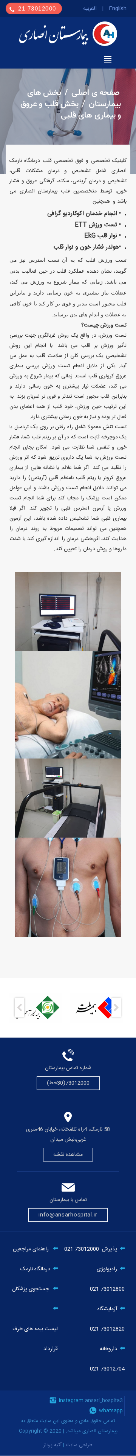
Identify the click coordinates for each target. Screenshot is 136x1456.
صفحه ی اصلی (95, 92)
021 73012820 (107, 1329)
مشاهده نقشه (68, 1154)
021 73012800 (107, 1289)
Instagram (70, 1400)
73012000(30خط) (68, 1083)
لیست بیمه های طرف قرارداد (35, 1339)
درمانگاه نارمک (35, 1269)
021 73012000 (81, 1249)
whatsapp (110, 1411)
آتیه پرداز (53, 1445)
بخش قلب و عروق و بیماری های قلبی (70, 110)
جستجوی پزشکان (30, 1289)
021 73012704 (107, 1369)
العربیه (90, 8)
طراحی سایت (79, 1445)
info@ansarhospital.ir (68, 1214)
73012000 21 (38, 8)
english (118, 8)
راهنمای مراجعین (31, 1249)
